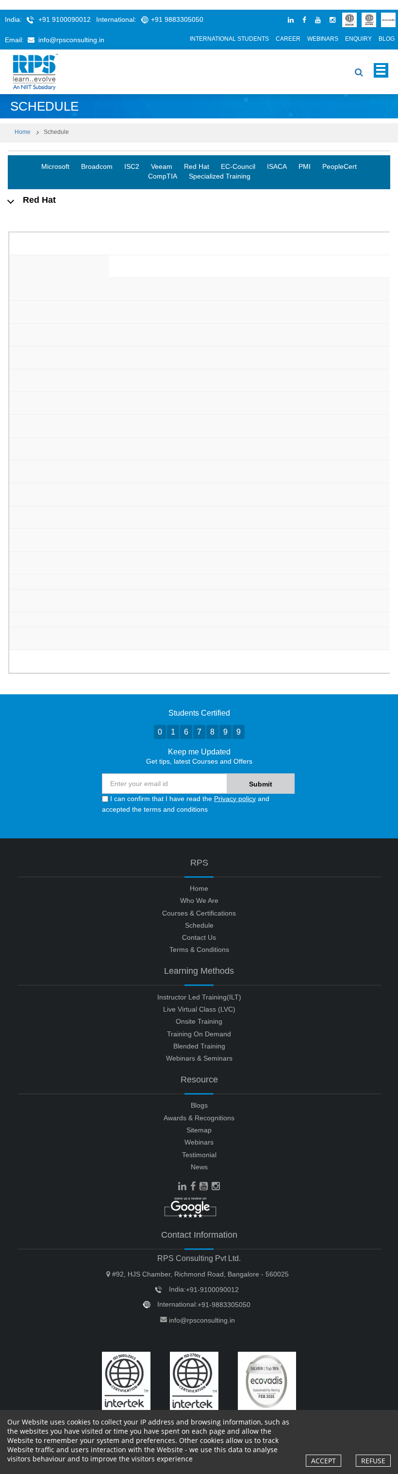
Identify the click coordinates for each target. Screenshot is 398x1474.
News (199, 1167)
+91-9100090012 (212, 1290)
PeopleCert (339, 166)
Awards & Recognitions (199, 1118)
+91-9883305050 (224, 1305)
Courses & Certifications (199, 913)
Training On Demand (199, 1034)
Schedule (199, 925)
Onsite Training (199, 1021)
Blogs (199, 1105)
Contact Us (199, 937)
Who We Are (199, 900)
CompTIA (162, 176)
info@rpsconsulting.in (71, 40)
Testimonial (199, 1155)
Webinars (322, 38)
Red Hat (196, 166)
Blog (387, 38)
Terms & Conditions (199, 949)
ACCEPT (323, 1460)
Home (23, 132)
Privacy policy (235, 799)
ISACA (277, 166)
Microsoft (55, 166)
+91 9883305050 (177, 19)
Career (288, 38)
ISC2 (131, 166)
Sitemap (199, 1130)
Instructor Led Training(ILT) (199, 997)
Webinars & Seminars (199, 1058)
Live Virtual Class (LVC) (199, 1009)
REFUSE (373, 1460)
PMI (304, 166)
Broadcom (97, 166)
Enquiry (358, 38)
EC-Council (238, 166)
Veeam (161, 166)
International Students (229, 38)
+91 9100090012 (64, 19)
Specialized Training (219, 176)
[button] (198, 200)
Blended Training (199, 1046)
